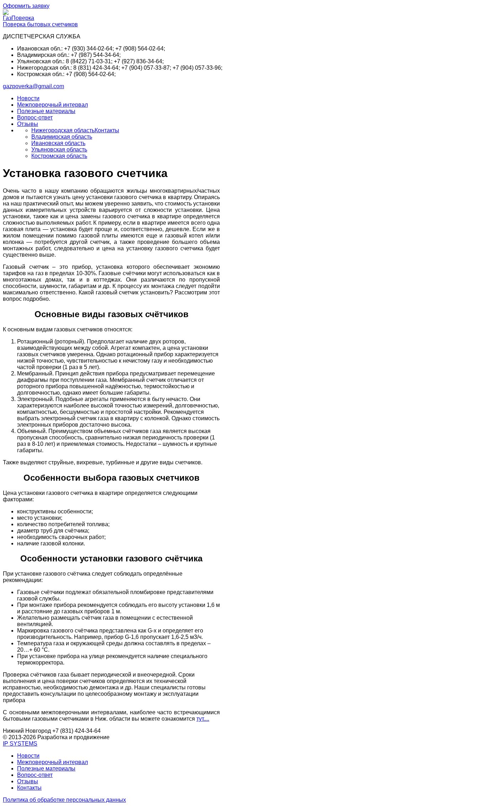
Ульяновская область (59, 149)
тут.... (202, 719)
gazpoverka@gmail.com (33, 86)
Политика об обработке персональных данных (64, 800)
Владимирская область (61, 137)
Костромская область (59, 156)
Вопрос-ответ (35, 117)
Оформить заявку (26, 6)
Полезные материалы (46, 111)
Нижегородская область (63, 130)
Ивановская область (58, 143)
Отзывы (27, 124)
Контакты (107, 130)
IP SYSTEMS (20, 744)
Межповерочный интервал (52, 105)
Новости (28, 98)
